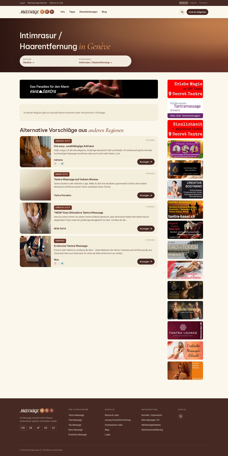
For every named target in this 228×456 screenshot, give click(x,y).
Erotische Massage (77, 434)
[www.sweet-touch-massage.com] (185, 350)
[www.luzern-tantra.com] (185, 270)
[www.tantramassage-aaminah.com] (185, 149)
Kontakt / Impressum (151, 415)
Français (203, 3)
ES (45, 427)
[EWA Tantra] (89, 89)
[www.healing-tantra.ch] (185, 209)
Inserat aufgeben (197, 12)
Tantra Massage (76, 415)
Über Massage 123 (150, 420)
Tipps (72, 11)
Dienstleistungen (88, 11)
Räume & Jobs (56, 3)
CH (23, 427)
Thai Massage (75, 420)
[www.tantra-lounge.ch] (185, 330)
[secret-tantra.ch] (185, 89)
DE (30, 427)
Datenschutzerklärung (152, 429)
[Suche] (182, 12)
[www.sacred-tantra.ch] (185, 230)
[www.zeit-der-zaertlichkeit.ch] (185, 371)
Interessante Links (114, 425)
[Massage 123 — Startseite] (37, 12)
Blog (104, 11)
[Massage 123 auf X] (180, 416)
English (193, 3)
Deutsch (184, 3)
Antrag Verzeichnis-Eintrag (118, 420)
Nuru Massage (75, 429)
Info (63, 11)
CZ (53, 427)
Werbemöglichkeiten (37, 3)
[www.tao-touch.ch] (185, 250)
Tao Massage (74, 425)
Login (22, 3)
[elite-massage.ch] (185, 290)
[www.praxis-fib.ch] (185, 169)
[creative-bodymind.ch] (185, 189)
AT (38, 427)
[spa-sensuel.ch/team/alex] (185, 310)
